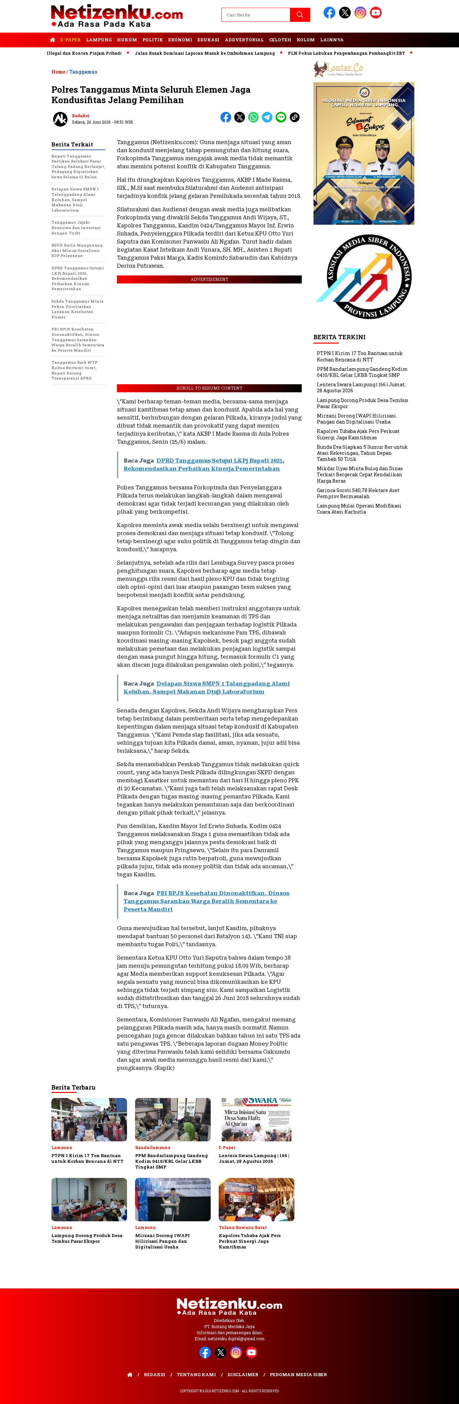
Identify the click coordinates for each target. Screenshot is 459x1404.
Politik (152, 40)
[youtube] (377, 16)
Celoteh (280, 40)
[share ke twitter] (241, 121)
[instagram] (361, 16)
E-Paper (70, 40)
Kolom (306, 40)
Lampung (99, 40)
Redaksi (80, 115)
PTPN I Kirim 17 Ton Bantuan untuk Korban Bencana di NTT (360, 356)
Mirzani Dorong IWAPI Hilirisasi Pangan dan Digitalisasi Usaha (356, 418)
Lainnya (332, 40)
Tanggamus (83, 72)
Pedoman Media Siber (298, 1374)
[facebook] (331, 16)
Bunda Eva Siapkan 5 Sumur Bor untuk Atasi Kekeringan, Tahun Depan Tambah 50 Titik (362, 453)
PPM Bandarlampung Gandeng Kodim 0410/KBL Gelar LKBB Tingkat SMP (362, 372)
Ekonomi (180, 40)
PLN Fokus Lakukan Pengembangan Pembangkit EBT (321, 53)
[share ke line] (282, 121)
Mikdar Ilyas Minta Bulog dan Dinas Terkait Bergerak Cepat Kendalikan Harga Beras (360, 474)
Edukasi (208, 40)
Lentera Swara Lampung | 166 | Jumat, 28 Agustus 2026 (361, 387)
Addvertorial (244, 40)
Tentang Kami (196, 1374)
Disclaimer (242, 1374)
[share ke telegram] (269, 121)
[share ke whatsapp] (255, 121)
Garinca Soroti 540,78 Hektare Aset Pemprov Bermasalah (358, 493)
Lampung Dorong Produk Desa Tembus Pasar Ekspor (362, 403)
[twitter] (346, 16)
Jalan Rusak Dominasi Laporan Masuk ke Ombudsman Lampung (180, 53)
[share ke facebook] (227, 121)
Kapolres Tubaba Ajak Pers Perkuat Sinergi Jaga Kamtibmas (358, 434)
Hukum (127, 40)
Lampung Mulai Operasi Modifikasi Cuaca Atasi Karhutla (359, 508)
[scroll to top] (439, 1393)
